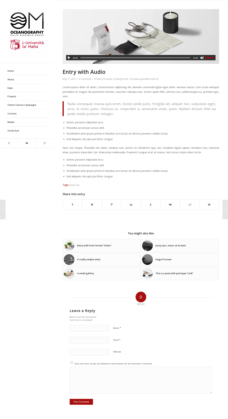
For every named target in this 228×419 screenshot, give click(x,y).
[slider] (210, 57)
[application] (141, 57)
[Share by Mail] (209, 205)
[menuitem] (26, 71)
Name (117, 327)
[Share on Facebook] (72, 205)
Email (116, 339)
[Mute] (202, 58)
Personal (107, 78)
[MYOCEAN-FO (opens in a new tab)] (225, 209)
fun (77, 185)
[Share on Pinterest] (111, 205)
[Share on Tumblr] (150, 205)
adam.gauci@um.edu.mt (146, 78)
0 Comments (85, 78)
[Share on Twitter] (92, 205)
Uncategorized (120, 78)
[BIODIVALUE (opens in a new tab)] (3, 209)
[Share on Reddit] (190, 205)
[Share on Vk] (170, 205)
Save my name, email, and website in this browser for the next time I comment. (113, 363)
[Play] (69, 58)
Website (117, 351)
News (99, 78)
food (72, 185)
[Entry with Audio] (141, 36)
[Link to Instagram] (44, 143)
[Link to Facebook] (9, 143)
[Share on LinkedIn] (131, 205)
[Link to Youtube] (27, 143)
